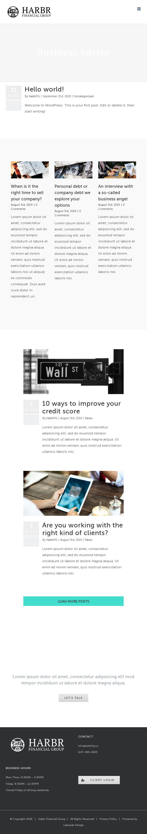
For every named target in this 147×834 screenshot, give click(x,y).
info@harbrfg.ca (88, 745)
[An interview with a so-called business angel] (117, 169)
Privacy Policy (108, 819)
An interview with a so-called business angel (115, 193)
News (88, 418)
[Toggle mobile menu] (139, 9)
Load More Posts (73, 601)
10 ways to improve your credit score (81, 407)
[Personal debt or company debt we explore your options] (73, 169)
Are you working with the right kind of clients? (82, 529)
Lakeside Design (73, 825)
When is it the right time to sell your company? (27, 193)
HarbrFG (34, 96)
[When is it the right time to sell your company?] (30, 169)
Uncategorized (84, 96)
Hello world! (44, 89)
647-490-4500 (87, 752)
